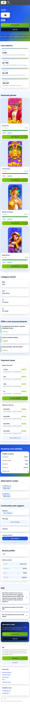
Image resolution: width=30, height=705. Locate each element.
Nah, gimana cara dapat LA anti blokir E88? (12, 608)
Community (5, 677)
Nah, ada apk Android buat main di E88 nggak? (13, 615)
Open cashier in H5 (15, 438)
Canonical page (6, 682)
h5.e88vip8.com (6, 690)
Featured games (6, 672)
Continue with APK (15, 398)
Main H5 (15, 29)
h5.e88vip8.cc (6, 693)
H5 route (15, 662)
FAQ (3, 679)
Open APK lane (15, 137)
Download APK (15, 25)
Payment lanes (6, 674)
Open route (6, 488)
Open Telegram (7, 513)
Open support (15, 538)
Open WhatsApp (15, 522)
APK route (15, 658)
